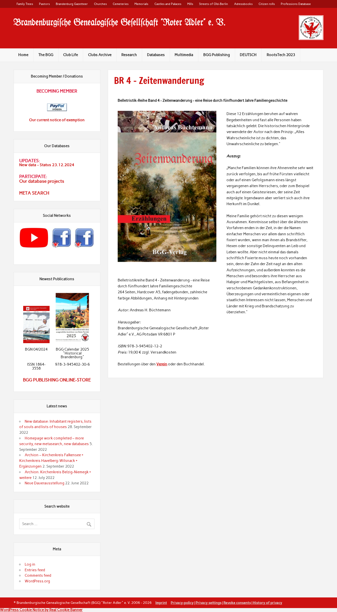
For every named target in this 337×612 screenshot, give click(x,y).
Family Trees (25, 4)
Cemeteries (121, 4)
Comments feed (38, 575)
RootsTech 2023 (281, 55)
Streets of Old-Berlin (213, 4)
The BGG (45, 55)
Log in (30, 564)
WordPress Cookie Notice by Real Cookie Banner (41, 610)
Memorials (141, 4)
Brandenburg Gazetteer (72, 4)
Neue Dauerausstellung (44, 483)
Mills (190, 4)
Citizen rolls (267, 4)
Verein (161, 364)
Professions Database (296, 4)
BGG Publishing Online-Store (57, 380)
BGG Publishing (216, 55)
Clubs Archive (100, 55)
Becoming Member (57, 91)
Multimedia (184, 55)
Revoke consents (237, 603)
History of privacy (267, 603)
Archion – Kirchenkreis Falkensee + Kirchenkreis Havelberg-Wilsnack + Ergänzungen (51, 461)
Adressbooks (243, 4)
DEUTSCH (248, 55)
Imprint (161, 603)
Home (23, 55)
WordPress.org (37, 581)
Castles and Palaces (167, 4)
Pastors (44, 4)
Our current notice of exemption (57, 120)
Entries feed (35, 570)
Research (129, 55)
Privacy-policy (182, 603)
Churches (100, 4)
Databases (156, 55)
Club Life (70, 55)
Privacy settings (209, 603)
